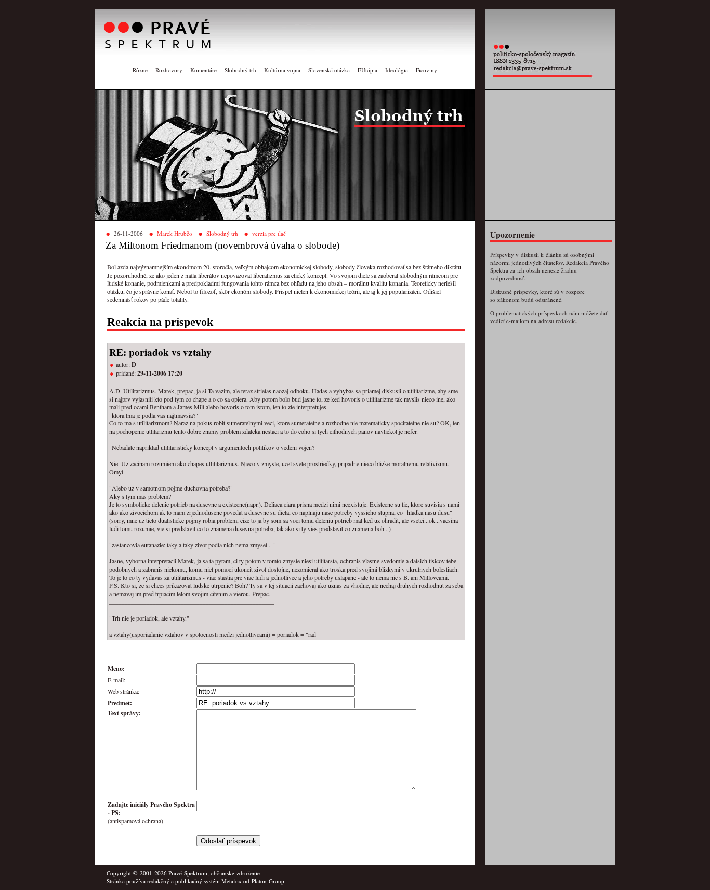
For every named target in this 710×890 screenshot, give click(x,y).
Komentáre (203, 70)
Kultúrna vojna (282, 70)
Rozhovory (168, 70)
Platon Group (268, 881)
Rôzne (140, 70)
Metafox (231, 881)
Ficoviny (426, 70)
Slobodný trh (240, 70)
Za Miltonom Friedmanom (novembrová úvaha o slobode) (222, 245)
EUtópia (367, 70)
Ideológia (396, 70)
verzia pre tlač (269, 233)
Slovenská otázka (329, 70)
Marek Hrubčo (174, 233)
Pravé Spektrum (187, 873)
